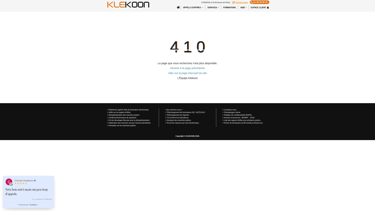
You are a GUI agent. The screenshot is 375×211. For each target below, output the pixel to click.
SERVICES (212, 7)
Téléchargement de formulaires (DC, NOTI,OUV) (186, 112)
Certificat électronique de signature (122, 118)
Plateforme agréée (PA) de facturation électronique (129, 110)
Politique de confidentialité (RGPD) (238, 115)
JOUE (252, 118)
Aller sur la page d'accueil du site (187, 73)
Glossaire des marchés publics (179, 120)
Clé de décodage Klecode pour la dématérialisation (129, 120)
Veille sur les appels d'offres (120, 112)
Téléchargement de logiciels (178, 115)
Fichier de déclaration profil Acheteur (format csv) (243, 123)
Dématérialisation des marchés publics (124, 115)
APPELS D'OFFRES (192, 7)
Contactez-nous (230, 110)
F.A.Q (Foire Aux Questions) (177, 118)
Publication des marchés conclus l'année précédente (130, 123)
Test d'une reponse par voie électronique (183, 123)
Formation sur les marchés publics (122, 126)
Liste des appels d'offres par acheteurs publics (242, 120)
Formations (229, 7)
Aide (242, 7)
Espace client (259, 7)
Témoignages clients (232, 112)
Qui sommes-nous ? (175, 110)
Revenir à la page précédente (187, 68)
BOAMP (245, 118)
